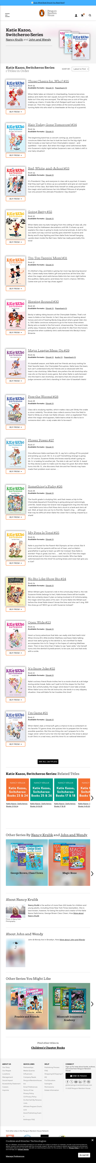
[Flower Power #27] (15, 453)
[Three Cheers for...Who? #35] (15, 94)
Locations (6, 1074)
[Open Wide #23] (15, 635)
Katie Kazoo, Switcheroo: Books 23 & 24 (17, 805)
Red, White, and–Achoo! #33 (48, 169)
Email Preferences (30, 1087)
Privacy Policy (28, 1093)
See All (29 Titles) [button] (48, 761)
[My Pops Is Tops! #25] (15, 545)
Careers (5, 1087)
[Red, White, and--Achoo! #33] (15, 181)
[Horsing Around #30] (15, 314)
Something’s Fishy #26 (45, 487)
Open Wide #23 (39, 623)
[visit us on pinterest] (84, 1082)
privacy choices (23, 1150)
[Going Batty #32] (15, 224)
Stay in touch (79, 1076)
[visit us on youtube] (76, 1082)
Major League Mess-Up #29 (48, 351)
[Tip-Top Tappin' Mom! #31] (15, 270)
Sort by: (66, 69)
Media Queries (29, 1071)
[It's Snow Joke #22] (15, 681)
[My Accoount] (76, 15)
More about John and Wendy (72, 939)
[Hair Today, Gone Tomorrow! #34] (15, 137)
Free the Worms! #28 (43, 397)
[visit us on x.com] (71, 1082)
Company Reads (29, 1077)
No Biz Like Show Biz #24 (47, 579)
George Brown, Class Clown (27, 873)
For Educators (49, 1080)
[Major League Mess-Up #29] (15, 363)
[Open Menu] (7, 15)
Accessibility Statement (11, 1084)
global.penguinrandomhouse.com (79, 1085)
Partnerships (28, 1067)
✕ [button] (92, 1140)
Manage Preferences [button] (15, 1156)
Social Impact (7, 1080)
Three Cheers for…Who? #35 (48, 81)
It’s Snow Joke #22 (41, 669)
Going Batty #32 (40, 212)
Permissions (49, 1087)
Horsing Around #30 (43, 302)
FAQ (46, 1071)
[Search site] (90, 15)
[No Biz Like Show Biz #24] (15, 591)
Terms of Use (28, 1090)
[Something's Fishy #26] (15, 499)
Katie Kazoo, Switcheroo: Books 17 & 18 (65, 805)
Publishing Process (51, 1067)
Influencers (27, 1074)
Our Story (6, 1067)
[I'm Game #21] (15, 726)
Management (7, 1077)
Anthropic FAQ (29, 1119)
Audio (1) (59, 357)
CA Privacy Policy (29, 1097)
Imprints (5, 1090)
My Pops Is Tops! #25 (43, 533)
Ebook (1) (50, 88)
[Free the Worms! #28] (15, 409)
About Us (6, 1064)
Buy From (14, 112)
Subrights (48, 1084)
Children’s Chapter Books (48, 1048)
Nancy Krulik (14, 40)
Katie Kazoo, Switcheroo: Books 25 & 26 (41, 805)
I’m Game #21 (38, 713)
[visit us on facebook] (67, 1082)
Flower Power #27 (41, 440)
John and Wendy (40, 40)
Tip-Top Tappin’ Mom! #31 (47, 258)
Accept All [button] (84, 1155)
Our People (6, 1071)
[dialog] (48, 1150)
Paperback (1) (61, 88)
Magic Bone (70, 873)
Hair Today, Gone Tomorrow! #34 (52, 125)
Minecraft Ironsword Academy (69, 1018)
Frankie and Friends (27, 1016)
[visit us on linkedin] (80, 1082)
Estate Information (51, 1090)
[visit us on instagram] (88, 1082)
